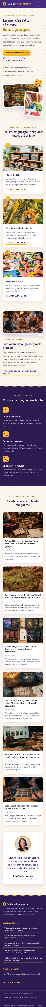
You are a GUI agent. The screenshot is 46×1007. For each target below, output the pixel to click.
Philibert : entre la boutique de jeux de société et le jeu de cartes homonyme (23, 959)
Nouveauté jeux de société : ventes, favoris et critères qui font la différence (22, 944)
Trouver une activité (14, 60)
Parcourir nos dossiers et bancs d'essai (19, 372)
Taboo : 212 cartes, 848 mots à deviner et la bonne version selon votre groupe (21, 929)
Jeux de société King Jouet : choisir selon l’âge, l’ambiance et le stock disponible (20, 951)
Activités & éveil (35, 997)
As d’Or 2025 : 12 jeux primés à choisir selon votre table (22, 974)
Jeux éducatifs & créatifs (20, 997)
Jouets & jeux (7, 997)
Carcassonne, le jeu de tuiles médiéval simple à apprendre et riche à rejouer (20, 936)
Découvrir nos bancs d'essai (17, 52)
